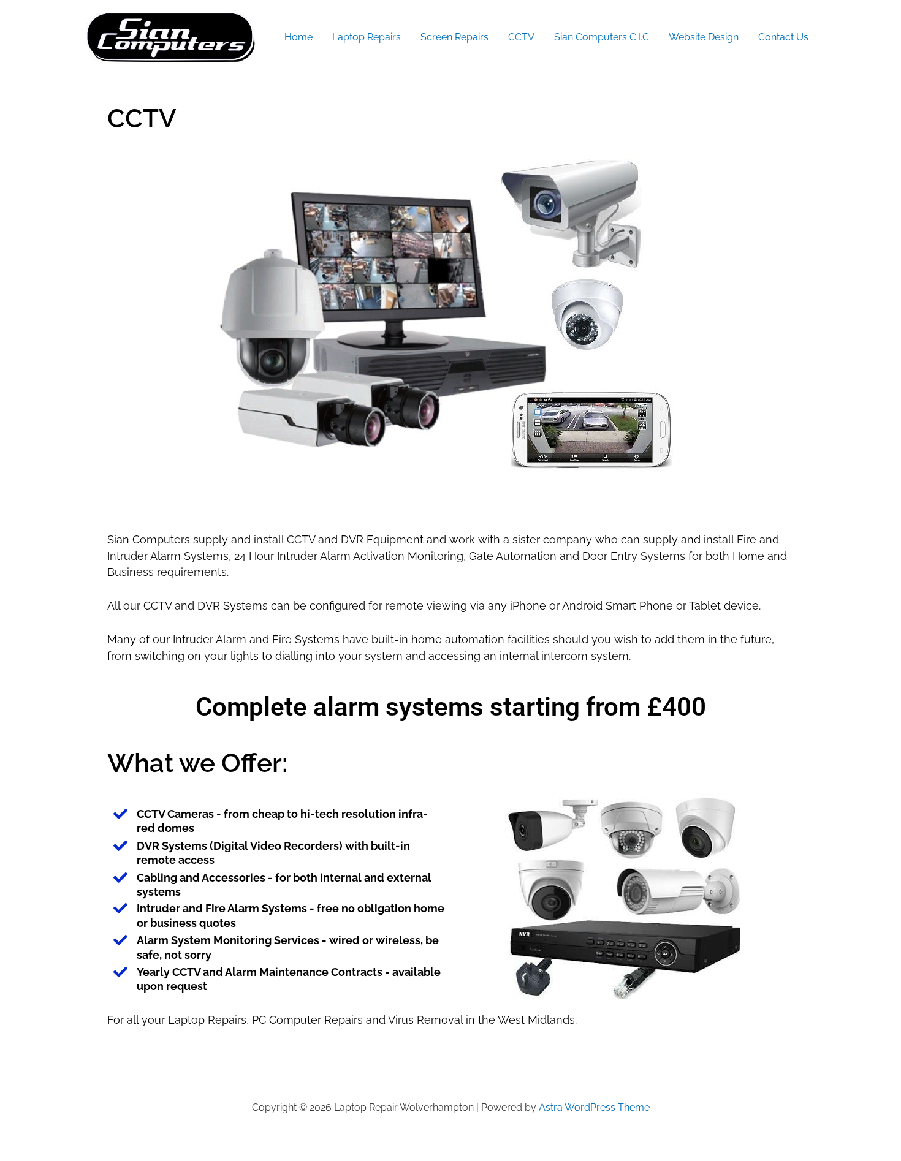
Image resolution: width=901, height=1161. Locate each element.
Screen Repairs (454, 37)
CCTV (521, 37)
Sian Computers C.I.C (601, 37)
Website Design (704, 37)
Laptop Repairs (366, 37)
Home (298, 37)
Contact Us (783, 37)
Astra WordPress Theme (594, 1107)
